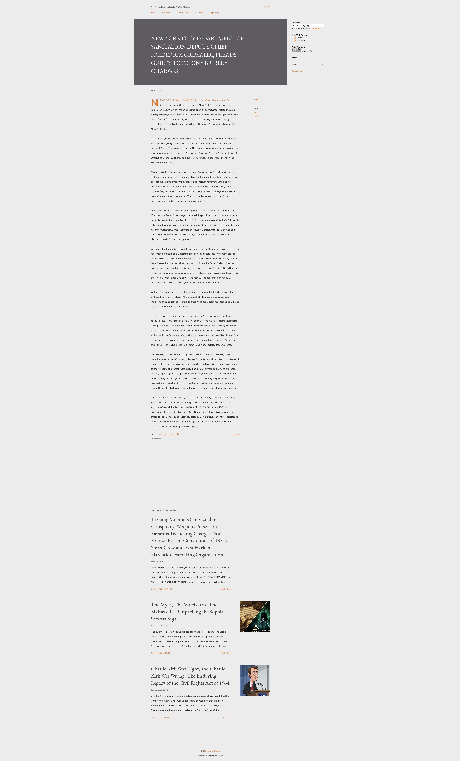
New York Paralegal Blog (170, 7)
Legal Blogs (214, 13)
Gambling (256, 116)
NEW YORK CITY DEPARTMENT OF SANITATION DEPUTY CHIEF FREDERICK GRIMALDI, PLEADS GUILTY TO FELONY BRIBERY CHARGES (197, 55)
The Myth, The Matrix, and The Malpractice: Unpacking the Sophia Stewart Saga (187, 611)
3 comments (164, 653)
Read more (225, 589)
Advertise (199, 13)
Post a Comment (166, 589)
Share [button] (255, 99)
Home (152, 13)
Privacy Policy (182, 13)
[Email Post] (177, 435)
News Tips (166, 13)
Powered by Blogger (212, 751)
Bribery (255, 113)
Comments (302, 40)
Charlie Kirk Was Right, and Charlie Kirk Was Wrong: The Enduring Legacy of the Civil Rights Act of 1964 (190, 675)
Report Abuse (297, 71)
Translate (315, 28)
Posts (299, 37)
